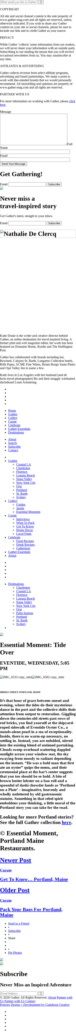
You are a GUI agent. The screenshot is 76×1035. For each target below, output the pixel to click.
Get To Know (25, 526)
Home (12, 410)
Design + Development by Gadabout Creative (40, 1004)
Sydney (21, 497)
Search (12, 443)
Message (5, 111)
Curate (12, 421)
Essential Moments (28, 512)
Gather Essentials (19, 429)
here (66, 822)
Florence (21, 471)
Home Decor (24, 530)
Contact (13, 450)
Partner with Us (14, 1001)
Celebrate (14, 425)
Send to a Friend (18, 923)
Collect (12, 418)
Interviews (23, 519)
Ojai (19, 486)
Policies (5, 1004)
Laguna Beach (25, 475)
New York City (26, 482)
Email (3, 155)
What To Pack (25, 522)
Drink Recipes (25, 544)
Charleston (23, 468)
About (12, 439)
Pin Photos (15, 952)
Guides (12, 414)
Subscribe (14, 446)
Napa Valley (24, 479)
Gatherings (23, 548)
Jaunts (20, 508)
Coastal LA (23, 464)
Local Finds (23, 533)
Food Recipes (25, 541)
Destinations (16, 432)
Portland (21, 490)
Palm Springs (24, 613)
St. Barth (22, 493)
